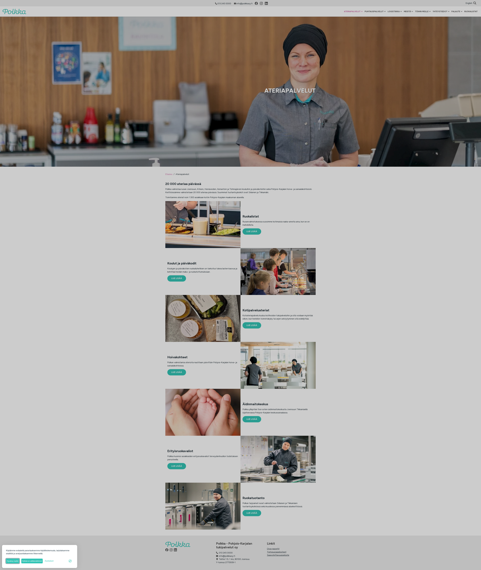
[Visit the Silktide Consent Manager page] (70, 561)
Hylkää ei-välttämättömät (32, 561)
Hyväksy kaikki (12, 561)
